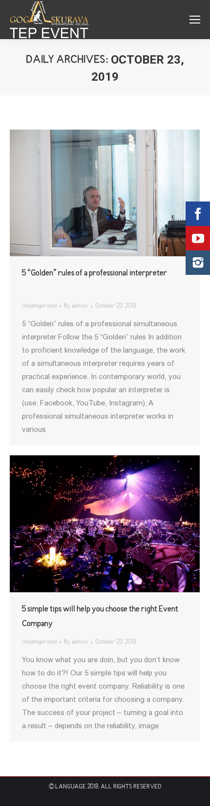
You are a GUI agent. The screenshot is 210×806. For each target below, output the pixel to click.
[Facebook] (198, 214)
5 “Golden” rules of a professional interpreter (94, 273)
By (76, 306)
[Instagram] (198, 262)
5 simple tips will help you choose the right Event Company (100, 616)
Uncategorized (39, 306)
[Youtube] (198, 238)
